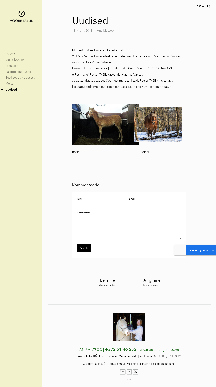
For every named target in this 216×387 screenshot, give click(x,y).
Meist (9, 83)
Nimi (79, 198)
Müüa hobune (15, 60)
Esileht (10, 54)
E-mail (132, 198)
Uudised (11, 89)
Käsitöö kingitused (18, 72)
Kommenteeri (83, 212)
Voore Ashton (101, 62)
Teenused (11, 66)
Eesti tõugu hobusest (20, 77)
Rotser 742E (148, 81)
